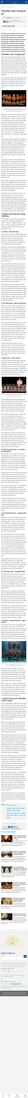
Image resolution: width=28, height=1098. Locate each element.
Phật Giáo (11, 6)
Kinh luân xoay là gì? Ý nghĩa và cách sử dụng (19, 914)
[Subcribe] (25, 956)
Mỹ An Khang (13, 986)
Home (4, 6)
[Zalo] (12, 827)
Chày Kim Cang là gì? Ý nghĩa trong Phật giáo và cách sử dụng (16, 815)
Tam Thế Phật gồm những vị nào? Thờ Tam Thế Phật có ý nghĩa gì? (20, 868)
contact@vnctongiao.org (9, 981)
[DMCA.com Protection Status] (15, 984)
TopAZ (19, 986)
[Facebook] (4, 22)
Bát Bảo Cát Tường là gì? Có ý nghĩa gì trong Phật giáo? (19, 884)
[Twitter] (7, 22)
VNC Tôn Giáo (14, 2)
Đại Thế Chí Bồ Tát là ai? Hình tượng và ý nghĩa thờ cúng (19, 900)
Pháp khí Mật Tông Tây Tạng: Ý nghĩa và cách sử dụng (19, 837)
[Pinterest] (10, 22)
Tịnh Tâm (8, 18)
